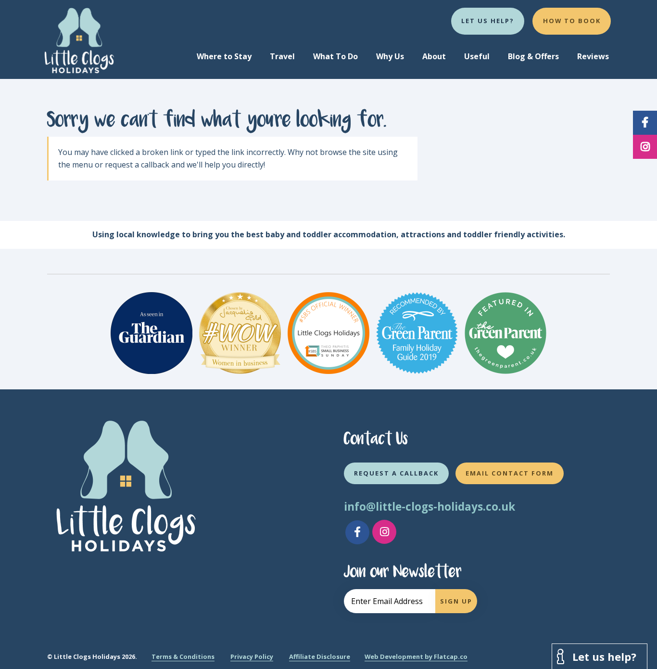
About (434, 56)
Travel (282, 56)
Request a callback (396, 473)
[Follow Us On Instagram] (384, 532)
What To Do (335, 56)
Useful (477, 56)
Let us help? (487, 20)
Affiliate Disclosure (319, 656)
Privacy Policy (251, 656)
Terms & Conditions (183, 656)
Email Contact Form (510, 473)
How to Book (572, 20)
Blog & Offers (533, 56)
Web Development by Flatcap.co (416, 656)
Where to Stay (224, 56)
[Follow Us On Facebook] (357, 532)
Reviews (593, 56)
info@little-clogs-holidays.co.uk (429, 506)
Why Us (390, 56)
